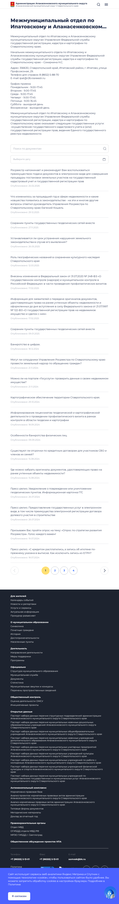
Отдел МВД (17, 827)
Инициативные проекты (25, 705)
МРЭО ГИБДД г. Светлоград (26, 835)
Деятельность (19, 648)
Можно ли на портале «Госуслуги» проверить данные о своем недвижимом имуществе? (59, 380)
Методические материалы (26, 812)
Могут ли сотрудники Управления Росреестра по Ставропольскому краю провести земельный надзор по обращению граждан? (58, 361)
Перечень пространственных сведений (33, 690)
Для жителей (18, 596)
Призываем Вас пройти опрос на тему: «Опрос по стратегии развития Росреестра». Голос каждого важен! (56, 532)
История (15, 634)
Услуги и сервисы (21, 608)
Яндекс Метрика (73, 874)
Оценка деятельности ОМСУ (27, 701)
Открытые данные (21, 711)
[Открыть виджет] (110, 892)
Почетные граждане (22, 630)
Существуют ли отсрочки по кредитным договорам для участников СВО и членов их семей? (59, 452)
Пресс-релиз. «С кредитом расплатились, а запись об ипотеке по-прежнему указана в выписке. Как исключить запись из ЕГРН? (53, 551)
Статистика (17, 682)
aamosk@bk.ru (77, 859)
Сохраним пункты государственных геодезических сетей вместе (53, 223)
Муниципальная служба (24, 675)
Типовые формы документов (27, 808)
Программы (17, 660)
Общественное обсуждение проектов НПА (36, 841)
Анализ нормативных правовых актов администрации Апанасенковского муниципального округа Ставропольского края (53, 803)
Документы (17, 678)
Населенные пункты (22, 641)
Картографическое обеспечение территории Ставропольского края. (55, 397)
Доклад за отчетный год (24, 816)
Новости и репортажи (23, 604)
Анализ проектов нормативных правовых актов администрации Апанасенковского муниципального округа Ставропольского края (49, 797)
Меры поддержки (21, 656)
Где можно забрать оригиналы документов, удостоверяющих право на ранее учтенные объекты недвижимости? (56, 471)
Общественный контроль (26, 697)
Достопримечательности (25, 638)
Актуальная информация (25, 611)
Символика (17, 626)
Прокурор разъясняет (23, 615)
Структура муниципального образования (34, 671)
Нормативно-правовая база (26, 791)
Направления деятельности (27, 652)
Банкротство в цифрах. (25, 344)
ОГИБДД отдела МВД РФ (25, 831)
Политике (14, 884)
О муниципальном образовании (29, 622)
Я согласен (19, 896)
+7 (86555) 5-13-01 (20, 859)
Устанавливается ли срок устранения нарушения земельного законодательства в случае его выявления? (51, 240)
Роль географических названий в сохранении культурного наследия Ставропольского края (55, 259)
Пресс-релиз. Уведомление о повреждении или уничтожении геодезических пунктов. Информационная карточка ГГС (51, 490)
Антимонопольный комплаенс (28, 788)
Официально (18, 667)
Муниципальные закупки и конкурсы (32, 686)
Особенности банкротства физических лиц (39, 435)
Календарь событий (22, 600)
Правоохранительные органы (28, 823)
